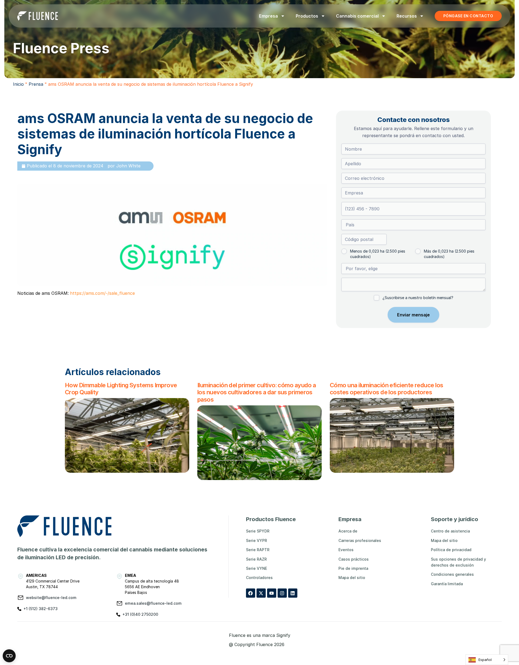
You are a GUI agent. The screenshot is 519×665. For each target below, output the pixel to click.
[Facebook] (250, 593)
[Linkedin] (292, 593)
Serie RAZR (256, 559)
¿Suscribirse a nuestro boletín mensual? (417, 297)
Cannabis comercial (357, 16)
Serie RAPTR (258, 549)
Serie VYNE (256, 568)
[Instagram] (282, 593)
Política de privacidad (451, 549)
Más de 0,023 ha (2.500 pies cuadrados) (449, 254)
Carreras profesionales (359, 540)
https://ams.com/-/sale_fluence (102, 293)
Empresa (268, 16)
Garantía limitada (447, 583)
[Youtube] (271, 593)
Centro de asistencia (450, 531)
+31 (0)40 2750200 (140, 614)
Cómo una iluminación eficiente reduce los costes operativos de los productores (386, 389)
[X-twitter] (261, 593)
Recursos (407, 16)
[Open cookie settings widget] (9, 655)
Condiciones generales (452, 574)
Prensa (36, 84)
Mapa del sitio (351, 577)
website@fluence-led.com (51, 597)
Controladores (259, 577)
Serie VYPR (256, 540)
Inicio (18, 84)
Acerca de (347, 531)
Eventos (346, 549)
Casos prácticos (353, 559)
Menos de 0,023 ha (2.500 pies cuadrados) (377, 254)
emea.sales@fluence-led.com (153, 603)
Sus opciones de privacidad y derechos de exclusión (458, 562)
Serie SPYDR (258, 531)
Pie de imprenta (353, 568)
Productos (307, 16)
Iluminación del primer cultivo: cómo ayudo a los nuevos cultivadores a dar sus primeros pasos (256, 392)
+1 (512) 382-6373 (41, 608)
